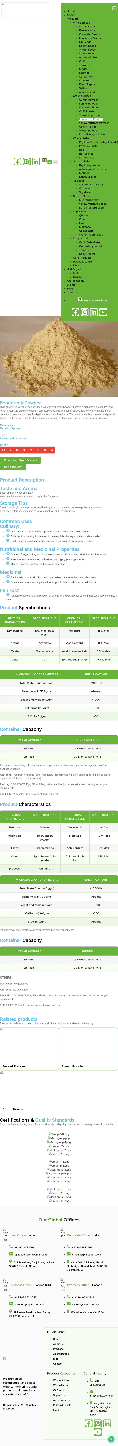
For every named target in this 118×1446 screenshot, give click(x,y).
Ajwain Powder (72, 1066)
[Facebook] (17, 161)
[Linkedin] (36, 161)
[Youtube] (98, 1432)
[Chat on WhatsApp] (111, 1439)
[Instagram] (27, 161)
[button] (3, 450)
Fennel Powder (13, 1066)
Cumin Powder (13, 1109)
